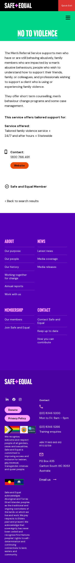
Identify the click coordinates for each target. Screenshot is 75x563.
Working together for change (16, 276)
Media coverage (48, 259)
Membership (14, 310)
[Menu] (68, 17)
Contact (44, 310)
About (9, 241)
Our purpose (13, 251)
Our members (13, 319)
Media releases (47, 267)
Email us (45, 480)
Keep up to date (48, 331)
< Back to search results (22, 201)
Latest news (45, 251)
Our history (12, 267)
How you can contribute (46, 340)
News (41, 241)
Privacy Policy (17, 418)
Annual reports (14, 286)
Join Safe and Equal (17, 327)
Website (19, 165)
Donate (13, 410)
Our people (12, 259)
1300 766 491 (20, 157)
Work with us (13, 294)
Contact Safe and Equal (49, 321)
